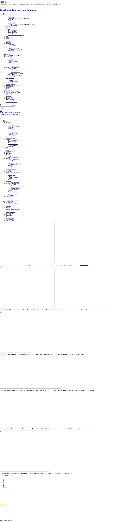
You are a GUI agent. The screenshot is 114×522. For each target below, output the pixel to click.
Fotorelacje (10, 80)
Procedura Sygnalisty (10, 86)
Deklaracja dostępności (10, 27)
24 (3, 486)
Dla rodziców (8, 88)
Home (4, 13)
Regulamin (10, 60)
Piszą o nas (10, 63)
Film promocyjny (9, 26)
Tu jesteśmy (8, 41)
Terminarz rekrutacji (10, 100)
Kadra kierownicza (12, 21)
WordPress (10, 520)
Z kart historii (11, 19)
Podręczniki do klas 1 (12, 44)
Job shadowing (11, 74)
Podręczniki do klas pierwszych (12, 91)
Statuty (7, 36)
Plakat (12, 69)
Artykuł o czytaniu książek (13, 48)
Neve (1, 520)
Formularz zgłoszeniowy (13, 61)
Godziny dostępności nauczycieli (15, 49)
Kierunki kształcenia (10, 99)
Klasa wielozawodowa (13, 33)
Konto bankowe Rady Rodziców (15, 51)
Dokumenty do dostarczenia (11, 102)
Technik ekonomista (12, 30)
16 (3, 482)
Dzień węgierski (11, 59)
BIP (1, 111)
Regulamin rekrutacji (15, 72)
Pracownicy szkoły (9, 37)
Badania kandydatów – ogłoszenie (13, 92)
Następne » (5, 487)
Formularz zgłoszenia (15, 70)
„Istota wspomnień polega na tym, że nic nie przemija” (19, 18)
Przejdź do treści (3, 1)
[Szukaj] (0, 104)
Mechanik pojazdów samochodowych (16, 35)
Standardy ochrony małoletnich (12, 85)
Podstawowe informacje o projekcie (15, 73)
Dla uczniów (8, 87)
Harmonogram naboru (10, 93)
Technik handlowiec (12, 32)
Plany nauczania (9, 97)
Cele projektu (11, 62)
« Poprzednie (5, 475)
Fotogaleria (10, 20)
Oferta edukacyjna (9, 98)
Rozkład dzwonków (12, 52)
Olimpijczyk (8, 42)
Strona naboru (8, 96)
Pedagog (7, 38)
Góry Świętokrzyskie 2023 (13, 66)
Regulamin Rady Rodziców (14, 50)
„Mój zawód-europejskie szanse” (15, 75)
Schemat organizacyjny (10, 39)
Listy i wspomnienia (12, 25)
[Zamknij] (2, 108)
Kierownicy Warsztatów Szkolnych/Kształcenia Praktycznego (21, 24)
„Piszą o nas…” (11, 76)
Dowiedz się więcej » (84, 265)
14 (3, 480)
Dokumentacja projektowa (13, 81)
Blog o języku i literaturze (13, 45)
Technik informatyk (12, 31)
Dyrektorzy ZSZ (11, 23)
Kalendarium (11, 17)
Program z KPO (9, 56)
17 (3, 484)
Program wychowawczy (11, 84)
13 (3, 479)
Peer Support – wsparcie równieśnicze (13, 55)
